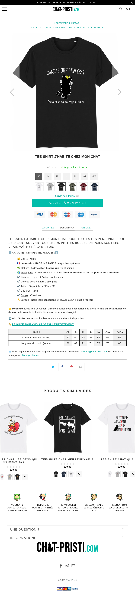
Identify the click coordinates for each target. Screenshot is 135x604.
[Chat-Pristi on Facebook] (61, 566)
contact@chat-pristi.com (94, 351)
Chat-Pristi (71, 580)
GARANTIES (48, 228)
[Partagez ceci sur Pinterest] (71, 367)
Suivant (75, 23)
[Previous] (13, 92)
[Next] (118, 92)
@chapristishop (30, 355)
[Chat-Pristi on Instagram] (67, 566)
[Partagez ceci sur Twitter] (53, 367)
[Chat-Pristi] (66, 10)
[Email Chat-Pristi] (73, 566)
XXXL (94, 176)
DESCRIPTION (67, 228)
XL (75, 176)
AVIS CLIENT (87, 228)
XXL (84, 176)
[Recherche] (121, 9)
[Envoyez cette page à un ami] (81, 367)
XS (39, 176)
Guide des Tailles (65, 195)
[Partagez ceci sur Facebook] (62, 367)
